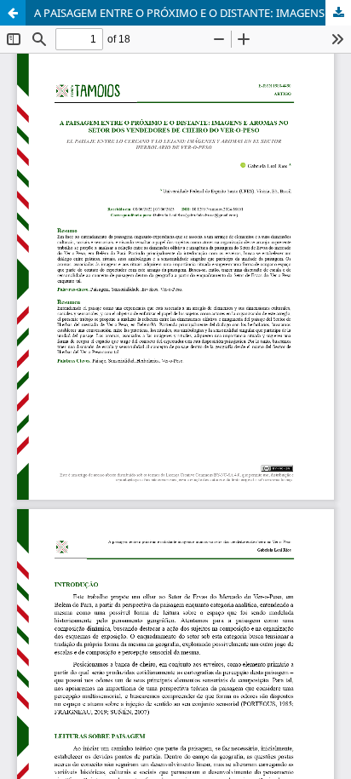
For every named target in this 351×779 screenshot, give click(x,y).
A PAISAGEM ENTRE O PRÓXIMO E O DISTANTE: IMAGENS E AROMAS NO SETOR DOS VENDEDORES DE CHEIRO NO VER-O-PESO (192, 12)
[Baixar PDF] (338, 13)
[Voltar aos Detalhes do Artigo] (13, 13)
